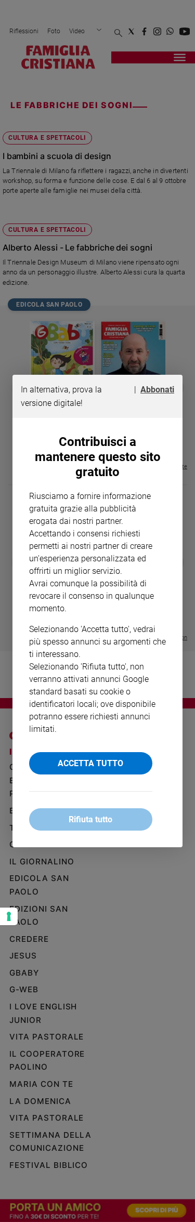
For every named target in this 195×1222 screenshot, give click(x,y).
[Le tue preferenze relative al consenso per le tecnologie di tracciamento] (9, 916)
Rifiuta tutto (90, 819)
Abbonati (157, 390)
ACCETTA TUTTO (90, 763)
